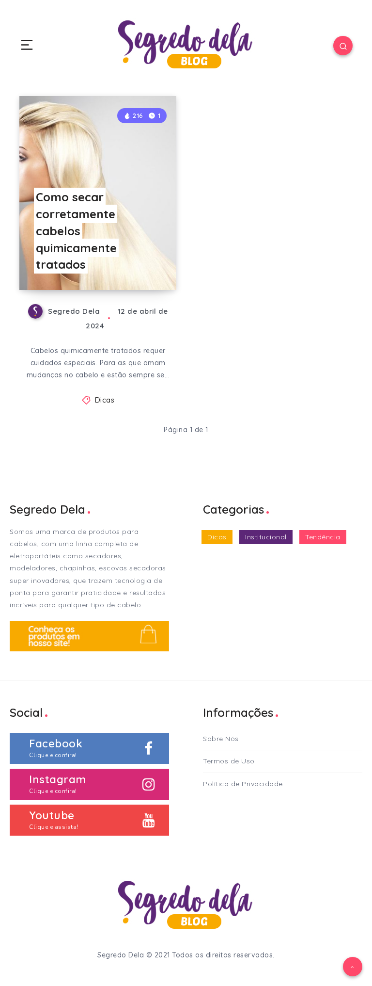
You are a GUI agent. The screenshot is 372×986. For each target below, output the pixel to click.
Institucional (266, 537)
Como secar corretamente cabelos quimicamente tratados (76, 231)
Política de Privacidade (243, 783)
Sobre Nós (221, 738)
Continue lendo (146, 263)
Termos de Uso (229, 761)
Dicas (105, 399)
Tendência (323, 537)
